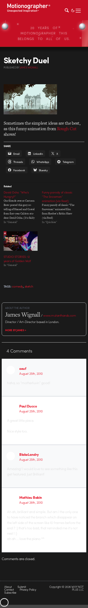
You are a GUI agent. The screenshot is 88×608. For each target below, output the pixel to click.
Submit (22, 586)
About (8, 586)
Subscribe (10, 592)
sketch (29, 286)
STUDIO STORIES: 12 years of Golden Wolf (17, 258)
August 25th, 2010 (31, 373)
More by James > (15, 330)
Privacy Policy (28, 589)
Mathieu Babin (30, 497)
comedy (17, 286)
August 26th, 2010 (31, 502)
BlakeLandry (29, 454)
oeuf (22, 368)
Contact (9, 589)
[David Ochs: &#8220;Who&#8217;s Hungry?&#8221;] (23, 207)
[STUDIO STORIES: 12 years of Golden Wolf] (21, 241)
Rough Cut (67, 128)
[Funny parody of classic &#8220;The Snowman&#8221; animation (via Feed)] (61, 207)
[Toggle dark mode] (73, 10)
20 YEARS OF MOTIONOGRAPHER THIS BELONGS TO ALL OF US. (44, 33)
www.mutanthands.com (59, 315)
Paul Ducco (28, 406)
